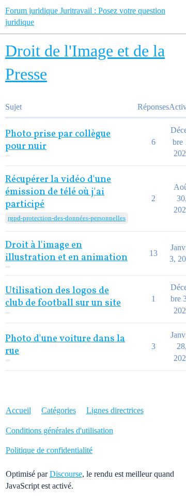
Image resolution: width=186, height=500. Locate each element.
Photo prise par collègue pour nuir (58, 140)
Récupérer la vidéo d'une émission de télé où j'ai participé (58, 192)
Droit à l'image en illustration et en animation (66, 251)
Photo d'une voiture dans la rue (65, 345)
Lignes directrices (115, 410)
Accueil (18, 410)
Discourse (66, 473)
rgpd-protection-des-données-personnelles (67, 218)
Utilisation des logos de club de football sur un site (63, 297)
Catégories (58, 410)
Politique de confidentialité (49, 450)
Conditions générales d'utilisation (59, 430)
